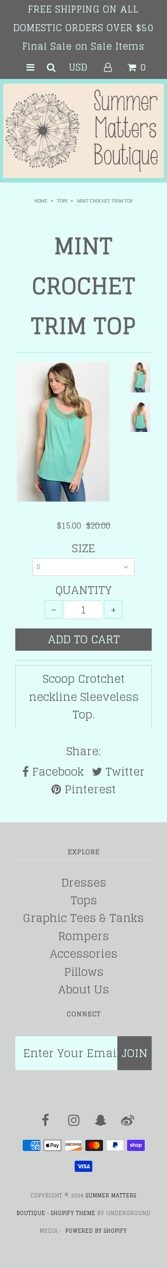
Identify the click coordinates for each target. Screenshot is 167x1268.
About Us (83, 990)
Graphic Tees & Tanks (83, 918)
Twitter (123, 772)
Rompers (83, 936)
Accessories (83, 954)
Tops (62, 200)
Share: (83, 751)
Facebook (56, 772)
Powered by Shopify (96, 1230)
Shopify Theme (73, 1213)
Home (40, 200)
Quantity (84, 590)
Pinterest (88, 789)
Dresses (83, 883)
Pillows (83, 972)
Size (83, 548)
